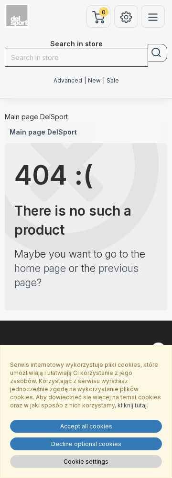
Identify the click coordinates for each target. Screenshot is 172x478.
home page (40, 268)
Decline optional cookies (86, 443)
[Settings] (126, 16)
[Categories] (153, 16)
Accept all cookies (86, 426)
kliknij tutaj (132, 405)
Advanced (68, 80)
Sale (113, 80)
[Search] (157, 53)
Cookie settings (86, 461)
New (94, 80)
